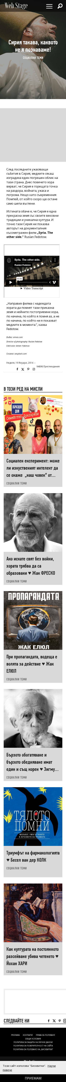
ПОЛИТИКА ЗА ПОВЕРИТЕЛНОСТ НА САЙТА (33, 1045)
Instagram (33, 369)
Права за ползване (45, 1035)
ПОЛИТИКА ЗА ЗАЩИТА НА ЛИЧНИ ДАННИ (33, 1042)
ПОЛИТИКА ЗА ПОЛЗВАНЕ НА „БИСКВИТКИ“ (33, 1049)
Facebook (17, 369)
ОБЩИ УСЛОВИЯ (33, 1038)
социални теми (33, 58)
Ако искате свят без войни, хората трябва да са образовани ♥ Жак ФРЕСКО (30, 566)
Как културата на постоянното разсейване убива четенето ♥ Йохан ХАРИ (32, 956)
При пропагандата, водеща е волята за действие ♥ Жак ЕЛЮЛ (31, 664)
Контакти (28, 1035)
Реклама (15, 1035)
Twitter (22, 369)
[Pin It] (28, 369)
